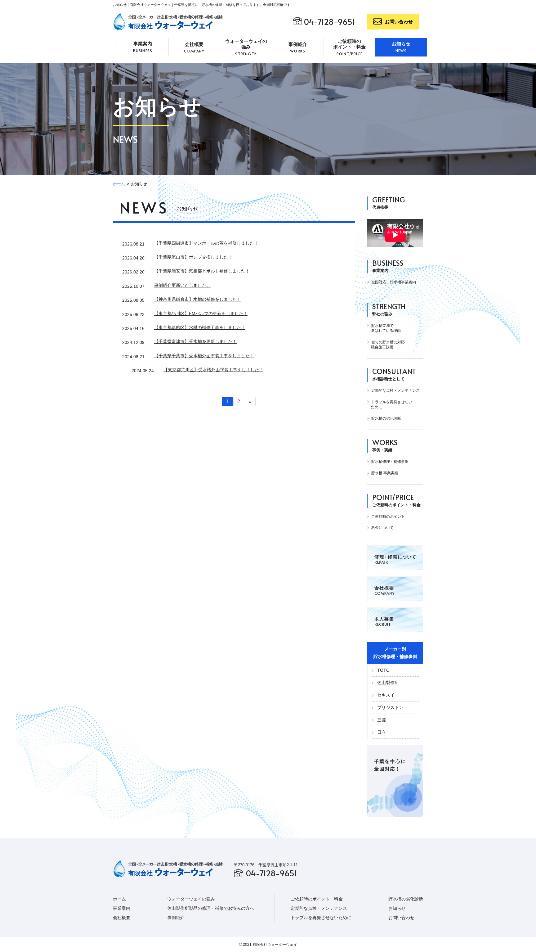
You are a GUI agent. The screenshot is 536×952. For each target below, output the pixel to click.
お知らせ (401, 47)
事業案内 (143, 47)
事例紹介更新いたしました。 (182, 285)
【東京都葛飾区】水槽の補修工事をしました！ (199, 327)
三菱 (381, 719)
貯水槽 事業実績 (384, 473)
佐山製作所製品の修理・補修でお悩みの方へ (210, 908)
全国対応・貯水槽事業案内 (393, 282)
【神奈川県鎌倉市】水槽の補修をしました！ (197, 299)
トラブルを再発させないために (321, 917)
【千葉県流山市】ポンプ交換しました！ (193, 257)
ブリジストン (389, 707)
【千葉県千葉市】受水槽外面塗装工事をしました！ (204, 355)
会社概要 (194, 47)
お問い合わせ (399, 21)
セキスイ (385, 695)
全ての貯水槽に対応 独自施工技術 (386, 345)
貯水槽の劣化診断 (385, 418)
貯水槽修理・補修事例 (389, 461)
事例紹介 (297, 47)
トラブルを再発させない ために (389, 404)
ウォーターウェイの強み (246, 47)
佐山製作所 (387, 682)
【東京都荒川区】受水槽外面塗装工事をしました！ (213, 369)
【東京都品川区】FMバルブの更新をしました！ (201, 313)
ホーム (119, 184)
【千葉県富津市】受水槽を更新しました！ (195, 341)
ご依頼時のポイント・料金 (349, 47)
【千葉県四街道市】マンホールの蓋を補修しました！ (206, 243)
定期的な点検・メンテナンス (395, 390)
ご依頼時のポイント (387, 516)
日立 (381, 732)
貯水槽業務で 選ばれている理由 (384, 328)
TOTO (383, 670)
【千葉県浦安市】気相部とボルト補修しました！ (202, 270)
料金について (382, 528)
